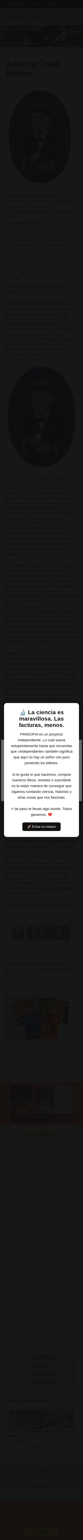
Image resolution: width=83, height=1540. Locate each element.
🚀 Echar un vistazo (41, 826)
